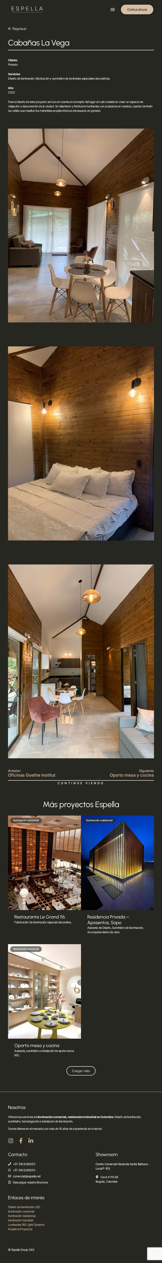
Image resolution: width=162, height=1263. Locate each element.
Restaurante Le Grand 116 (39, 917)
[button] (112, 9)
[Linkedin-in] (31, 1140)
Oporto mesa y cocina (36, 1045)
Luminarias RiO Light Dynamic (26, 1224)
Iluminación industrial (20, 1220)
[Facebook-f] (21, 1140)
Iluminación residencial (21, 1216)
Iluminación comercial (21, 1211)
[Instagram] (11, 1140)
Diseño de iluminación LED (24, 1207)
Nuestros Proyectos (20, 1229)
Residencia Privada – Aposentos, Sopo (108, 919)
